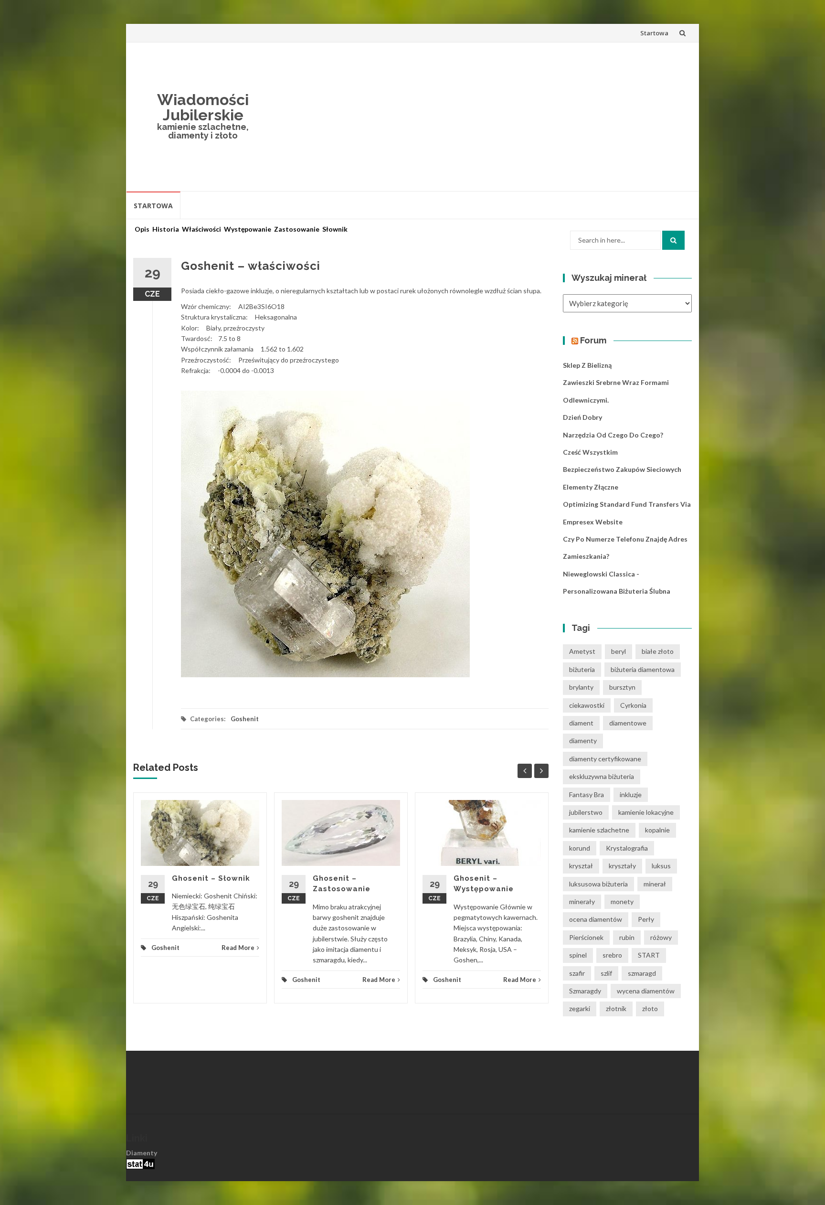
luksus (661, 866)
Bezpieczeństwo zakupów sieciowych (622, 469)
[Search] (673, 240)
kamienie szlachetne (599, 830)
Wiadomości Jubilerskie (203, 107)
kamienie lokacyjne (646, 812)
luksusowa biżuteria (598, 884)
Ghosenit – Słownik (211, 878)
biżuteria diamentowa (643, 669)
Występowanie (247, 229)
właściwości (201, 229)
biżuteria (582, 669)
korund (579, 848)
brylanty (581, 687)
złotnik (616, 1008)
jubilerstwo (586, 812)
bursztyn (622, 687)
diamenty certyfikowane (605, 759)
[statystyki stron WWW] (140, 1163)
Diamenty (141, 1153)
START (649, 955)
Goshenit (245, 719)
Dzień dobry (582, 417)
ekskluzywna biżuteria (601, 776)
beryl (618, 651)
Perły (646, 919)
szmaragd (642, 973)
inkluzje (631, 794)
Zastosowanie (296, 229)
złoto (650, 1008)
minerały (582, 901)
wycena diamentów (646, 991)
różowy (661, 937)
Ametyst (582, 651)
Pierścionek (586, 937)
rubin (627, 937)
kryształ (581, 866)
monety (622, 901)
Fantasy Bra (586, 794)
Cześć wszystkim (590, 452)
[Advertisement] (482, 116)
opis (142, 229)
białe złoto (658, 651)
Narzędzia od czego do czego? (613, 435)
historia (165, 229)
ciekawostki (586, 705)
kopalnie (657, 830)
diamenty (583, 740)
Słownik (335, 229)
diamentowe (627, 723)
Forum (593, 340)
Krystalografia (627, 848)
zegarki (579, 1008)
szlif (606, 973)
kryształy (622, 866)
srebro (612, 955)
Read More (238, 947)
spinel (578, 955)
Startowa (654, 33)
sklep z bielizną (587, 365)
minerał (655, 884)
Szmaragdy (585, 991)
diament (581, 723)
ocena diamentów (595, 919)
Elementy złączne (590, 487)
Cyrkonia (633, 705)
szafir (577, 973)
